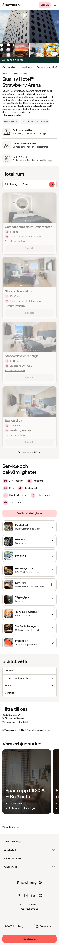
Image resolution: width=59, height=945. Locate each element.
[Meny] (55, 5)
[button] (29, 208)
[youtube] (40, 895)
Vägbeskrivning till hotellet (15, 722)
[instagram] (26, 895)
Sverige (15, 74)
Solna (25, 74)
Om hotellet (9, 67)
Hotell (5, 74)
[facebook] (18, 895)
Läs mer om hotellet (11, 115)
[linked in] (33, 895)
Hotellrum (26, 67)
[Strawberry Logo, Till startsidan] (11, 4)
